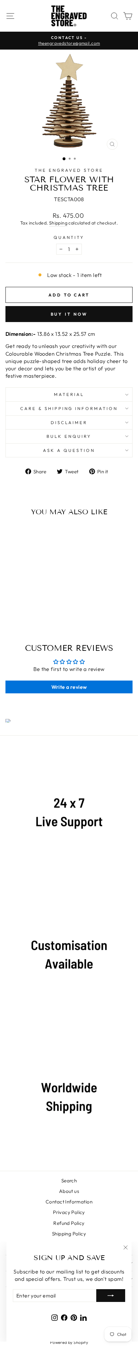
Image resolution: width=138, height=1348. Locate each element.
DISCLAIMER (69, 422)
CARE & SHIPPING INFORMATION (69, 408)
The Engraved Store (69, 170)
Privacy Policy (69, 1212)
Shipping (58, 223)
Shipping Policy (69, 1234)
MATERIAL (69, 394)
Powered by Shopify (69, 1342)
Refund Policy (68, 1223)
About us (69, 1191)
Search (69, 1181)
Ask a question (69, 450)
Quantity (69, 237)
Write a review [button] (69, 687)
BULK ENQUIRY (69, 436)
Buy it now (69, 314)
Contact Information (69, 1202)
